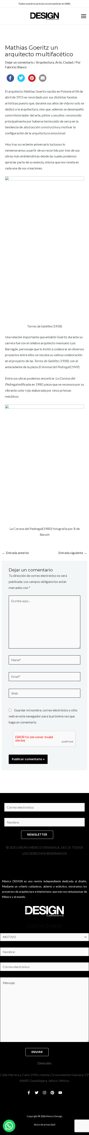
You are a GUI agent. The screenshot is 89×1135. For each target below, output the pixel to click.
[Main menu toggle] (83, 16)
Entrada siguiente (72, 553)
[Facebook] (29, 1093)
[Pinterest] (52, 1093)
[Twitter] (36, 1093)
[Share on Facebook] (10, 80)
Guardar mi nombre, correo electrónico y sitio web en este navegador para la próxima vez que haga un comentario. (43, 716)
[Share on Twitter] (21, 80)
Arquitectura (45, 62)
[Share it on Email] (42, 80)
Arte (58, 62)
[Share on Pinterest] (32, 80)
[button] (9, 1126)
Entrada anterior (15, 553)
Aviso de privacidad (44, 1124)
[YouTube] (60, 1093)
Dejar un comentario (19, 62)
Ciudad (68, 62)
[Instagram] (44, 1093)
